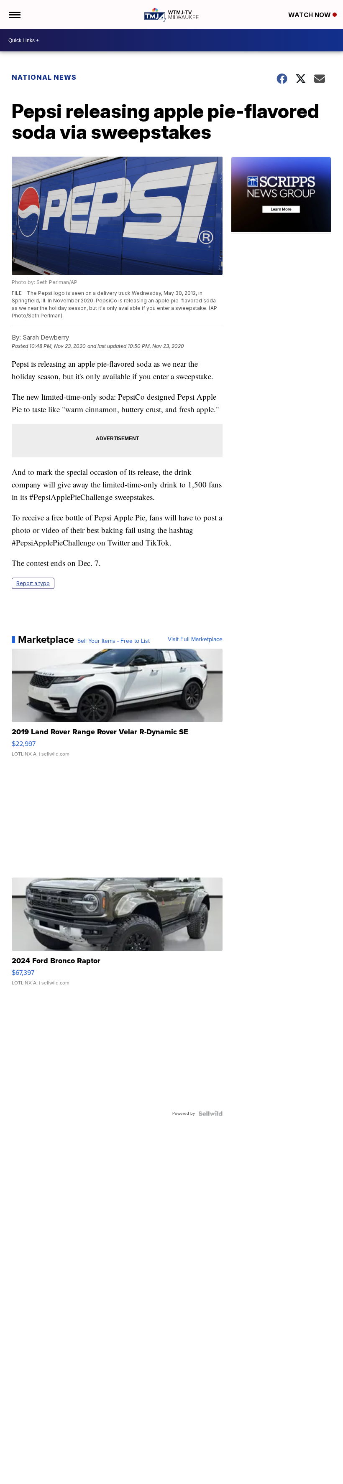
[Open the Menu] (14, 14)
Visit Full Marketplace (195, 639)
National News (44, 77)
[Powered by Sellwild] (210, 1113)
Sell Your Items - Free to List (113, 641)
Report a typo (33, 583)
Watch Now (310, 15)
